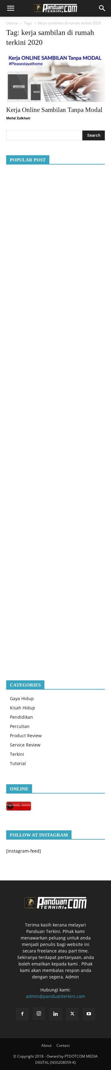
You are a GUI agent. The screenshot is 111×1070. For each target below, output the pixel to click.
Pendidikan (21, 717)
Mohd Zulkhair (18, 118)
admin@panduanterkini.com (55, 996)
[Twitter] (72, 1014)
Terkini (17, 754)
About (46, 1045)
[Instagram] (39, 1014)
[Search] (102, 8)
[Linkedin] (55, 1014)
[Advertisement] (55, 417)
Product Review (26, 735)
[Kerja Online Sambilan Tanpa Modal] (55, 77)
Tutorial (18, 763)
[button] (10, 8)
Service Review (25, 745)
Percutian (20, 726)
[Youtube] (89, 1014)
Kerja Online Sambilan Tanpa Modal (54, 109)
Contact (63, 1045)
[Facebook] (22, 1014)
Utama (12, 23)
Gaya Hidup (22, 698)
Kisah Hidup (22, 708)
